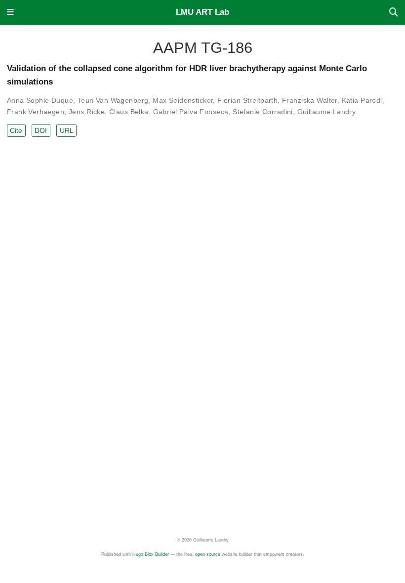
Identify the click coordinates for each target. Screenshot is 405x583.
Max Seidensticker (183, 100)
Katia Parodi (362, 100)
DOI (41, 130)
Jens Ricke (87, 112)
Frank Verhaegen (35, 112)
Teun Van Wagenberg (113, 100)
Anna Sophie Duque (40, 100)
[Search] (393, 12)
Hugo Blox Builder (150, 554)
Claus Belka (129, 112)
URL (67, 130)
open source (207, 554)
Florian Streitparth (247, 100)
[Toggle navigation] (10, 12)
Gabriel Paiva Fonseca (191, 112)
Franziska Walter (309, 100)
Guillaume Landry (326, 112)
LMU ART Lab (202, 12)
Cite (16, 130)
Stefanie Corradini (263, 112)
